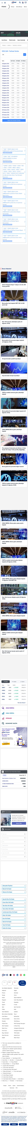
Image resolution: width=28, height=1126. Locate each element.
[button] (4, 2)
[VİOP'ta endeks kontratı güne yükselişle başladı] (14, 384)
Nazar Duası (17, 1037)
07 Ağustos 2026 (5, 95)
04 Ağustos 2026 (5, 102)
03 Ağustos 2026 (5, 105)
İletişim (5, 1085)
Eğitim (3, 1004)
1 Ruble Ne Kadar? (6, 1073)
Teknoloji (16, 988)
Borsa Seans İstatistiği (7, 1014)
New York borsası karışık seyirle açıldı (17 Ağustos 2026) (13, 651)
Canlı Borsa (4, 40)
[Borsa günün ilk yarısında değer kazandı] (14, 458)
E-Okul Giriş (17, 1026)
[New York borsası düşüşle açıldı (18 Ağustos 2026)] (14, 589)
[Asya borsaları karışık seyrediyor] (14, 368)
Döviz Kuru (5, 1080)
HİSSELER (9, 718)
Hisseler (4, 1021)
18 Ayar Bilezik (5, 1063)
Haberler (4, 990)
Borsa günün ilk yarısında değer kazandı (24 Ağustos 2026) (14, 411)
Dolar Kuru (4, 1028)
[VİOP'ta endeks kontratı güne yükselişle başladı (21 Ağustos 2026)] (14, 475)
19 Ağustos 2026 (5, 75)
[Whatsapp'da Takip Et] (24, 975)
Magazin (4, 1000)
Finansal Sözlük (5, 1018)
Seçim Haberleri (17, 997)
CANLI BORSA (10, 713)
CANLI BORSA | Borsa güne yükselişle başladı (12, 542)
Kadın (3, 997)
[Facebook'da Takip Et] (7, 975)
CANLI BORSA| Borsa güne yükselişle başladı (12, 430)
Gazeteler (16, 1002)
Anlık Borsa (19, 6)
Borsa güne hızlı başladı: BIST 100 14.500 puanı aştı (13, 304)
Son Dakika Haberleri (7, 988)
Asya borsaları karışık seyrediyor (11, 375)
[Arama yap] (20, 2)
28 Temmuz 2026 (5, 114)
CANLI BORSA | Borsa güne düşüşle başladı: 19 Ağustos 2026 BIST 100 (13, 579)
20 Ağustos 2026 (5, 73)
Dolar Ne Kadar (7, 915)
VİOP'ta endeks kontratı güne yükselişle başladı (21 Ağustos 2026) (13, 484)
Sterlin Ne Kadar (7, 921)
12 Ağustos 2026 (5, 88)
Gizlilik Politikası (20, 1085)
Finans (3, 993)
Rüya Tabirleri (5, 1033)
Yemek (3, 995)
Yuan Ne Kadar (6, 925)
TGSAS (3, 693)
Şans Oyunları (17, 1007)
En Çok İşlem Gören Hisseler (9, 1079)
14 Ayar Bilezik (13, 1062)
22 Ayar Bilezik (15, 1063)
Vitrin (15, 995)
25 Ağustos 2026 (5, 66)
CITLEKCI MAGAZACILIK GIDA (8, 783)
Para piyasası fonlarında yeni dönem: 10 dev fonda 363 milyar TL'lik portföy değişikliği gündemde (14, 449)
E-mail (15, 1004)
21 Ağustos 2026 (5, 71)
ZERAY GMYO (4, 786)
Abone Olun (19, 823)
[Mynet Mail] (25, 2)
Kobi (15, 1009)
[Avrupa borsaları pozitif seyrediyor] (14, 351)
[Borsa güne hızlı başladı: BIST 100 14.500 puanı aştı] (14, 295)
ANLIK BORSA (10, 708)
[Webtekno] (21, 1112)
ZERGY (3, 687)
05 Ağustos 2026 (5, 100)
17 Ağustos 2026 (5, 80)
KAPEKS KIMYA (5, 781)
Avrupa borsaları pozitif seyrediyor (11, 358)
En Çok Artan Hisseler (7, 1077)
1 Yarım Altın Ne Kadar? (8, 1067)
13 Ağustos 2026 (5, 85)
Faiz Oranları (19, 1080)
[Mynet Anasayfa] (14, 2)
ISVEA (3, 699)
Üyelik (14, 1085)
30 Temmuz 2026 (5, 110)
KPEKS (3, 690)
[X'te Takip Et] (11, 975)
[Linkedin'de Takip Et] (17, 975)
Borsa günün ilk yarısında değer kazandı (13, 466)
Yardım (9, 1085)
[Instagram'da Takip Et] (14, 975)
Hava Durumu (5, 1035)
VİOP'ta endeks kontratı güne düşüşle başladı (12, 633)
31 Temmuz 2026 (5, 107)
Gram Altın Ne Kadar (8, 902)
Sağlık (15, 990)
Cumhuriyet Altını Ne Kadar (10, 912)
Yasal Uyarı (12, 1088)
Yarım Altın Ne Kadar (8, 909)
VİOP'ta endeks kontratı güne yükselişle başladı (13, 393)
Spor (3, 1007)
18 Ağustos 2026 (5, 78)
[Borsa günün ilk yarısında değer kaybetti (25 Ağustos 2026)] (14, 332)
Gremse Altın (19, 1060)
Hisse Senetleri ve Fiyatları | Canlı (9, 778)
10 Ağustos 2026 (5, 92)
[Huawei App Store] (15, 983)
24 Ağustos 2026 (5, 68)
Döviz (25, 6)
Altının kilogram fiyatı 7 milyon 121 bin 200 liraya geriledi (14, 285)
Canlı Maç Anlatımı (18, 1000)
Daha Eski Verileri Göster (14, 120)
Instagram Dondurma (19, 1028)
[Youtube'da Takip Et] (21, 975)
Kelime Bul (16, 1016)
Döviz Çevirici (7, 829)
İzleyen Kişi (21, 775)
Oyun (15, 1014)
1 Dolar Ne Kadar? (6, 1071)
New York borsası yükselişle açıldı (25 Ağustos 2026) (12, 322)
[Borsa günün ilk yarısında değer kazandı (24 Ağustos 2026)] (14, 403)
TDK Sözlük (16, 1033)
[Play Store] (4, 983)
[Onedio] (12, 1112)
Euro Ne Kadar (6, 918)
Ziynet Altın (5, 1062)
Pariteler (12, 1080)
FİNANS (4, 7)
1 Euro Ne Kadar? (17, 1071)
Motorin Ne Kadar (7, 892)
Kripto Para (4, 1023)
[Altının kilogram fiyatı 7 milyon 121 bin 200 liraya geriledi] (14, 277)
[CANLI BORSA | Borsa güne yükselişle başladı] (14, 534)
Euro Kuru (4, 1030)
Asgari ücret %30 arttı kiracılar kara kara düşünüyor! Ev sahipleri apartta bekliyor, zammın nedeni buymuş (12, 1048)
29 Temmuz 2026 (5, 112)
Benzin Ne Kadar (7, 889)
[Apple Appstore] (9, 983)
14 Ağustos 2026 (5, 83)
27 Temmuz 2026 (5, 117)
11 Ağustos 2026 (5, 90)
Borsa (12, 6)
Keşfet (3, 1037)
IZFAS (3, 696)
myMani (16, 1011)
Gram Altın (4, 1060)
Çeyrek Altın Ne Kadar (8, 899)
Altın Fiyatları (5, 1026)
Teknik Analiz (12, 40)
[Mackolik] (9, 1108)
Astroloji (16, 993)
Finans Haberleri (6, 1058)
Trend (3, 1002)
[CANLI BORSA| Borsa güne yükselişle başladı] (14, 421)
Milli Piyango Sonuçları (19, 1023)
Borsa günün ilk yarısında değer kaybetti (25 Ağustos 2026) (13, 341)
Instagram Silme (18, 1030)
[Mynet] (5, 1112)
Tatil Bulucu (17, 1021)
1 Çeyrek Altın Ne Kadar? (8, 1065)
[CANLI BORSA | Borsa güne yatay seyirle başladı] (14, 515)
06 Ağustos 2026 (5, 97)
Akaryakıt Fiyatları (7, 885)
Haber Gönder (23, 983)
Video (3, 1009)
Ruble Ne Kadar (7, 928)
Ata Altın (12, 1060)
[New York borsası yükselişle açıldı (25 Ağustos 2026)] (14, 314)
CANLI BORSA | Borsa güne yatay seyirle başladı (12, 524)
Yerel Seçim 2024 (17, 1058)
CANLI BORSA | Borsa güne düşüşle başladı (13, 615)
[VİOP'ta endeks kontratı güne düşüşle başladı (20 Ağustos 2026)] (14, 552)
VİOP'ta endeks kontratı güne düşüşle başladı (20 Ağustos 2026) (12, 561)
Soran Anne (16, 1018)
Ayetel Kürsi (17, 1035)
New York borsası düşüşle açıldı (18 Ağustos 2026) (14, 598)
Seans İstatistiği (21, 40)
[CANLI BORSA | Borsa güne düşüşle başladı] (14, 608)
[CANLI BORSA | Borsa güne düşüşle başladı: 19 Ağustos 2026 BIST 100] (14, 571)
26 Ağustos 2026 (5, 63)
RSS (17, 1088)
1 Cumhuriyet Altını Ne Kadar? (9, 1069)
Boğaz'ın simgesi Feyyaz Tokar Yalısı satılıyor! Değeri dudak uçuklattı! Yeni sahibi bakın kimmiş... (13, 1054)
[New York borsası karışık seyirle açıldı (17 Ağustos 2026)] (14, 643)
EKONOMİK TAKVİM (11, 723)
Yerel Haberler (5, 1011)
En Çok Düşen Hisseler (7, 1075)
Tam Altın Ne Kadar (8, 905)
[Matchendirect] (18, 1108)
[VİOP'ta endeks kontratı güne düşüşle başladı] (14, 625)
